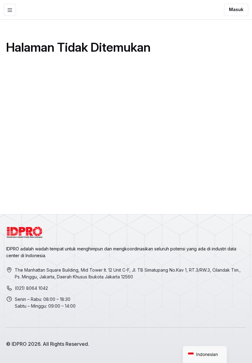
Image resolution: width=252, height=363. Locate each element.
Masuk (236, 9)
